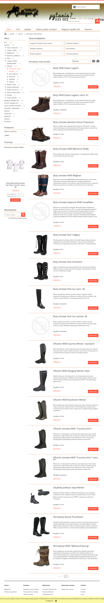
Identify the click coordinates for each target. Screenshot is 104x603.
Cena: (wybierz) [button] (70, 48)
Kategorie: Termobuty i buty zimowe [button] (41, 43)
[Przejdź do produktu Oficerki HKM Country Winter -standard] (41, 354)
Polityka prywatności (10, 592)
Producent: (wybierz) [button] (72, 43)
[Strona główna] (22, 11)
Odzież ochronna (12, 90)
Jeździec (7, 45)
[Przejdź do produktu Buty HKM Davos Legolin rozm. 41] (41, 105)
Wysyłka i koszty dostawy (31, 589)
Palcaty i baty (11, 84)
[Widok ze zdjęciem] (93, 61)
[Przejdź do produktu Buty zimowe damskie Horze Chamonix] (41, 132)
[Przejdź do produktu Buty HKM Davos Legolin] (41, 77)
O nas (82, 594)
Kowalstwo (7, 114)
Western (7, 111)
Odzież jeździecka (13, 87)
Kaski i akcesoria (12, 48)
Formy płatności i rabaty (30, 592)
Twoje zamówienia (48, 592)
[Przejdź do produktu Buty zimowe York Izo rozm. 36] (41, 299)
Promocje (7, 121)
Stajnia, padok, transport (12, 106)
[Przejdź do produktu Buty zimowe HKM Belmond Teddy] (41, 159)
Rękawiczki (10, 53)
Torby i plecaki (12, 98)
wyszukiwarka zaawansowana (18, 218)
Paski (8, 58)
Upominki (7, 116)
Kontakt (83, 589)
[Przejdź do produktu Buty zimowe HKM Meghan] (41, 185)
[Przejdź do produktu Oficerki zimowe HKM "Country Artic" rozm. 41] (41, 467)
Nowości (7, 119)
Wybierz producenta (10, 131)
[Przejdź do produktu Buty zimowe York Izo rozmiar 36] (41, 325)
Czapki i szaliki (12, 50)
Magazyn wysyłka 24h (11, 100)
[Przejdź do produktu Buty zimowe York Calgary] (41, 245)
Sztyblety (12, 79)
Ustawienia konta (47, 594)
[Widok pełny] (97, 61)
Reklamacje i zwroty (67, 589)
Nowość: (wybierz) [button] (35, 54)
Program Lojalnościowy (49, 589)
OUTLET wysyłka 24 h (11, 103)
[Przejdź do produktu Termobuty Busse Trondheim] (41, 527)
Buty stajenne (13, 74)
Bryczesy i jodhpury (13, 56)
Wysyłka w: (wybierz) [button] (36, 48)
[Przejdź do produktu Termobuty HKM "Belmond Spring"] (41, 556)
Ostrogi (9, 95)
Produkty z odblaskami (12, 108)
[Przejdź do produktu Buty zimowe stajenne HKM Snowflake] (41, 211)
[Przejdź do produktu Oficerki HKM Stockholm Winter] (41, 410)
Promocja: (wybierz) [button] (72, 54)
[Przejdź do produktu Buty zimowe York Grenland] (41, 272)
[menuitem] (9, 29)
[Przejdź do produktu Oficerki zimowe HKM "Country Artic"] (41, 439)
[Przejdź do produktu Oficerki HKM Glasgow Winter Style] (41, 381)
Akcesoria (12, 77)
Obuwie (9, 66)
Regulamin (7, 589)
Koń (5, 42)
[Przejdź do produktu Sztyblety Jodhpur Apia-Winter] (41, 498)
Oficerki (11, 82)
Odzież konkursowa (13, 92)
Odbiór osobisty (28, 594)
